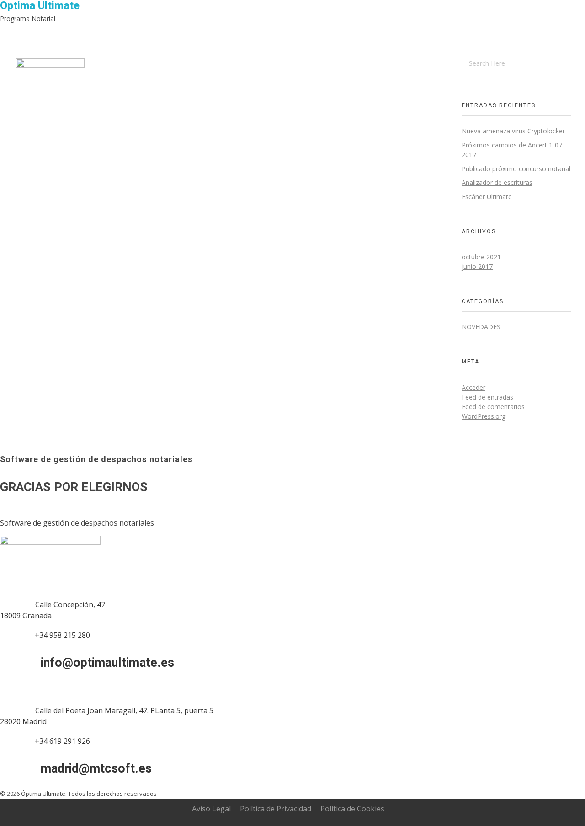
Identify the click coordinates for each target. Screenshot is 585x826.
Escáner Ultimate (487, 196)
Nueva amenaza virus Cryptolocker (513, 130)
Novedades (481, 326)
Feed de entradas (487, 397)
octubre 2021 (481, 257)
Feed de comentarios (493, 406)
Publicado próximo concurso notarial (516, 168)
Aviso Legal (211, 809)
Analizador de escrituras (497, 182)
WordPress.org (483, 416)
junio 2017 (477, 266)
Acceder (473, 387)
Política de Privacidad (275, 809)
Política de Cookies (352, 809)
